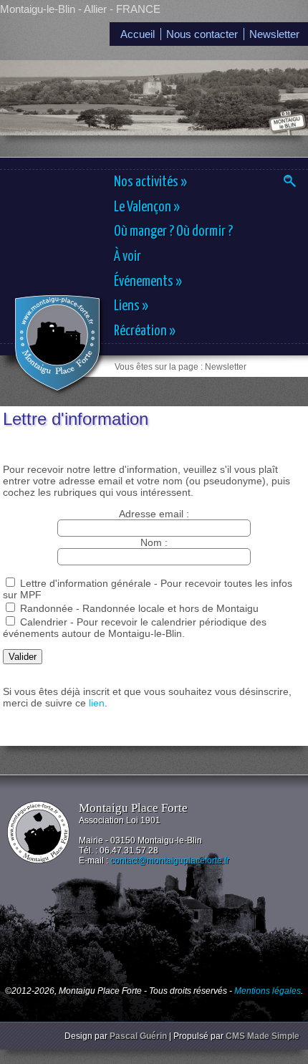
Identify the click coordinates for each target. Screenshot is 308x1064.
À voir (127, 256)
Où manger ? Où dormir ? (173, 231)
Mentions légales (267, 991)
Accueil (137, 34)
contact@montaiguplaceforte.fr (169, 860)
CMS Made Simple (262, 1036)
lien (97, 703)
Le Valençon (147, 207)
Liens (131, 306)
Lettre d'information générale (85, 583)
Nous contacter (202, 34)
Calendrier (43, 622)
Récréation (144, 331)
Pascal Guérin (138, 1036)
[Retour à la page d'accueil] (57, 343)
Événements (148, 281)
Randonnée (46, 608)
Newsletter (274, 34)
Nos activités (150, 182)
